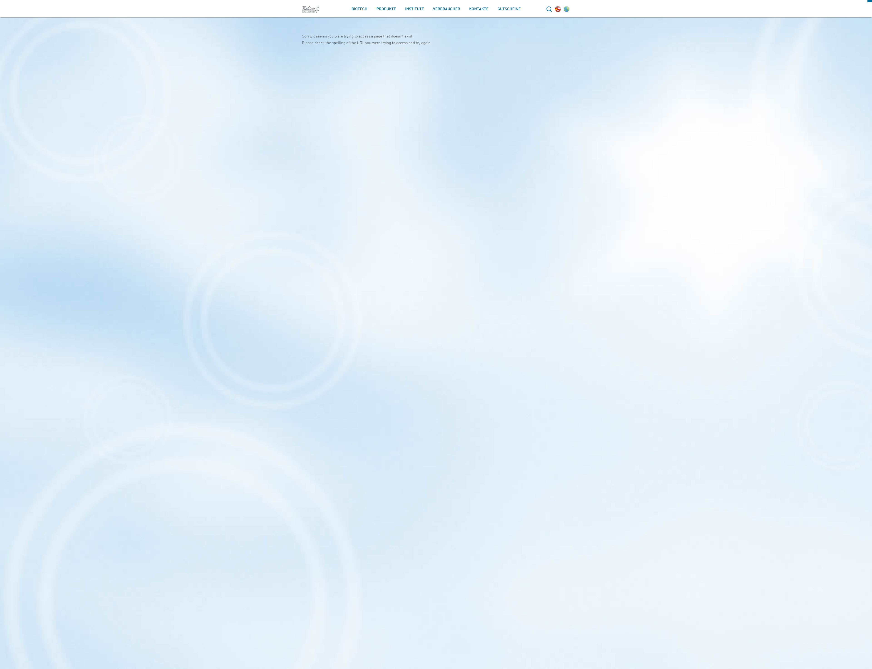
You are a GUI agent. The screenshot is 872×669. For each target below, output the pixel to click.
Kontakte (478, 9)
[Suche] (549, 9)
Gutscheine (509, 9)
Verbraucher (446, 9)
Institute (414, 9)
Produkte (386, 9)
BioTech (359, 9)
